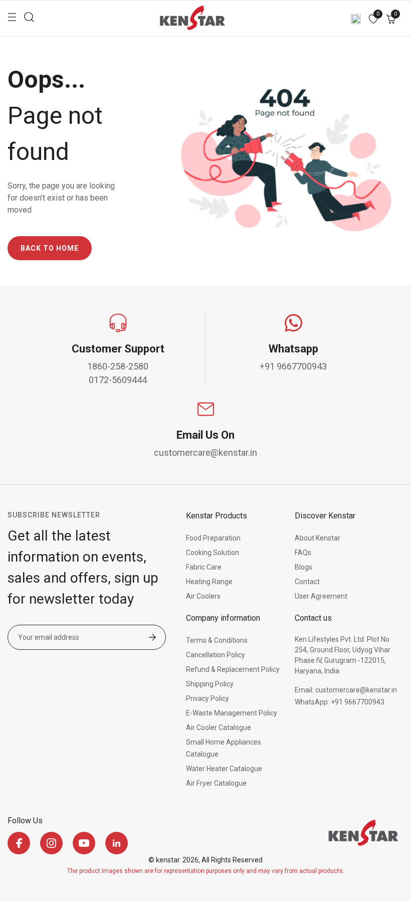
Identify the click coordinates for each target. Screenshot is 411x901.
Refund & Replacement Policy (233, 669)
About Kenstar (317, 538)
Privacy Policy (207, 698)
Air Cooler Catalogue (218, 728)
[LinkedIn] (116, 843)
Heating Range (209, 582)
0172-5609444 (118, 380)
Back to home (50, 248)
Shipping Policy (210, 684)
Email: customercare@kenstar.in (346, 690)
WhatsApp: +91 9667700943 (339, 702)
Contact (307, 582)
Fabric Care (204, 567)
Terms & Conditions (217, 640)
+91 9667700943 (293, 366)
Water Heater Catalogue (224, 769)
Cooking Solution (212, 553)
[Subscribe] (152, 638)
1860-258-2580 (117, 366)
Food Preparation (213, 538)
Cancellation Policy (215, 655)
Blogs (303, 567)
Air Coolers (203, 596)
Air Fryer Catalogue (216, 783)
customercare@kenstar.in (205, 452)
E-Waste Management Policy (231, 713)
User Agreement (321, 596)
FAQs (303, 553)
